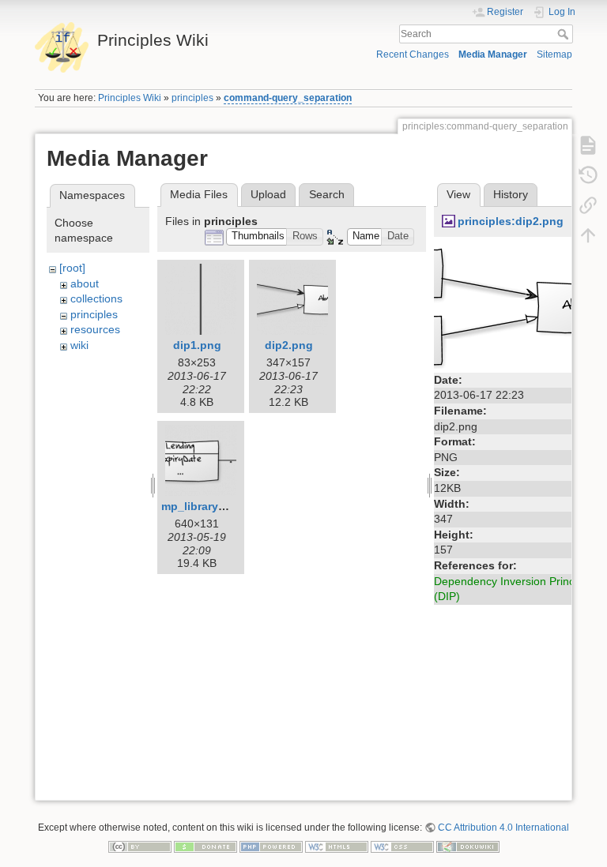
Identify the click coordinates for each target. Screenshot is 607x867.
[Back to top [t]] (588, 235)
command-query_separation (288, 97)
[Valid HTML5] (336, 846)
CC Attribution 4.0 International (503, 827)
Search (564, 33)
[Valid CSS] (402, 846)
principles (192, 97)
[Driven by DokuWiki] (468, 846)
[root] (72, 267)
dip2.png (289, 345)
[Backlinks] (588, 205)
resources (95, 329)
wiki (79, 345)
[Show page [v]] (588, 145)
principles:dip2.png (511, 221)
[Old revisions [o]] (588, 175)
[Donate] (205, 846)
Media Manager (492, 54)
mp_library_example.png (227, 506)
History (510, 194)
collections (96, 298)
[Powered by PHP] (271, 846)
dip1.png (197, 345)
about (84, 283)
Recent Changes (412, 54)
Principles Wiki (129, 97)
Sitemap (554, 54)
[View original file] (517, 305)
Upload (268, 194)
